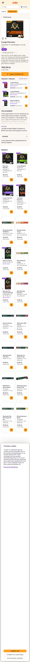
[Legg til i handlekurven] (26, 88)
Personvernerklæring (11, 467)
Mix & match (13, 85)
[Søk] (3, 7)
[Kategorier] (3, 2)
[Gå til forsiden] (15, 3)
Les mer (4, 126)
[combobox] (11, 6)
